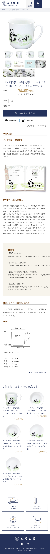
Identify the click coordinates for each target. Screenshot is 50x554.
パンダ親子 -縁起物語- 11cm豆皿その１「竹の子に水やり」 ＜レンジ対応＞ (37, 410)
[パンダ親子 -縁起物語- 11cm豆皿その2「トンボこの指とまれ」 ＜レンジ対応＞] (13, 431)
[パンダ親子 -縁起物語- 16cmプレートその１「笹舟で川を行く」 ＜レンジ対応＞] (37, 431)
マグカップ (25, 10)
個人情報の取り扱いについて (12, 548)
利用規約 (42, 548)
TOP (3, 10)
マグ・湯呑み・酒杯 (13, 10)
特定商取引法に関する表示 (30, 548)
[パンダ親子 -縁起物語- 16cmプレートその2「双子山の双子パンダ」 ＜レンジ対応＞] (13, 464)
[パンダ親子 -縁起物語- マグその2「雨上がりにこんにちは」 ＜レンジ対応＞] (13, 398)
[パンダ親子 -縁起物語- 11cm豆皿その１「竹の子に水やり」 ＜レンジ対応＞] (37, 398)
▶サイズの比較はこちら (38, 372)
